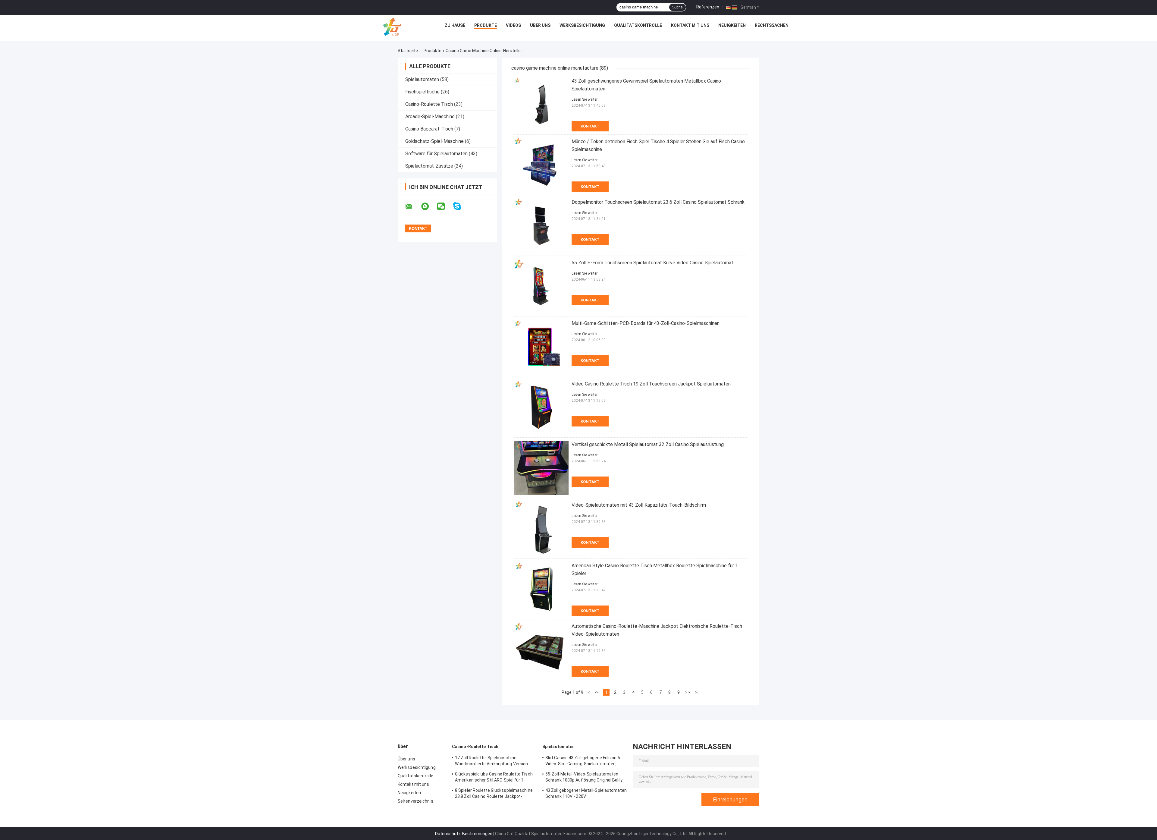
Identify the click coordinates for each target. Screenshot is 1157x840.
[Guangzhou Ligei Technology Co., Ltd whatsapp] (428, 206)
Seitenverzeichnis (415, 801)
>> (687, 692)
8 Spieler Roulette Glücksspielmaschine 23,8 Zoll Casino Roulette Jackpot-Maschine (494, 794)
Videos (513, 25)
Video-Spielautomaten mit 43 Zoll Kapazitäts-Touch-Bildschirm (639, 505)
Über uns (540, 25)
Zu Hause (455, 25)
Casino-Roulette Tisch (429, 104)
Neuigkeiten (732, 25)
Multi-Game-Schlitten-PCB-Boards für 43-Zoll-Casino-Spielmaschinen (646, 323)
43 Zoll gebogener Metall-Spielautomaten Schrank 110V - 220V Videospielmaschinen (586, 794)
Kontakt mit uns (690, 25)
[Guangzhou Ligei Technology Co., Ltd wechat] (444, 206)
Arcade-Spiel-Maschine (430, 116)
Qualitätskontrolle (638, 25)
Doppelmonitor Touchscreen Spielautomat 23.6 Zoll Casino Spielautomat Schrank (658, 202)
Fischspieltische (422, 92)
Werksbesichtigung (582, 25)
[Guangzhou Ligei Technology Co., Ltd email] (412, 206)
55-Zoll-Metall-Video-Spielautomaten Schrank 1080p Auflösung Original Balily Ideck (583, 778)
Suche (677, 7)
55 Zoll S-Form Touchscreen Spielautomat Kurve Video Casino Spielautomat (652, 263)
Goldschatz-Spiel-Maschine (434, 141)
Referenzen (707, 7)
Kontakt (590, 126)
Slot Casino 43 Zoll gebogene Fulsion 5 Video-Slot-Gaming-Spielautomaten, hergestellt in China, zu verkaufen (582, 761)
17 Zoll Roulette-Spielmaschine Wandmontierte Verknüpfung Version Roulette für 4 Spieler (491, 761)
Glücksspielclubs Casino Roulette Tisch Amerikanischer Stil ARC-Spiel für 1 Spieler (494, 778)
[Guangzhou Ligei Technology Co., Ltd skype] (461, 206)
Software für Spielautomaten (436, 153)
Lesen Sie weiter (584, 99)
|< (588, 692)
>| (696, 692)
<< (597, 692)
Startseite (408, 50)
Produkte (485, 25)
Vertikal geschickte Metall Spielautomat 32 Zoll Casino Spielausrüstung (648, 444)
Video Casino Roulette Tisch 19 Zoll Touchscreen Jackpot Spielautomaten (651, 384)
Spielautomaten (422, 79)
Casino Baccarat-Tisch (429, 129)
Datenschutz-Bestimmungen (463, 833)
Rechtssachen (772, 25)
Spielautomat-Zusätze (429, 166)
